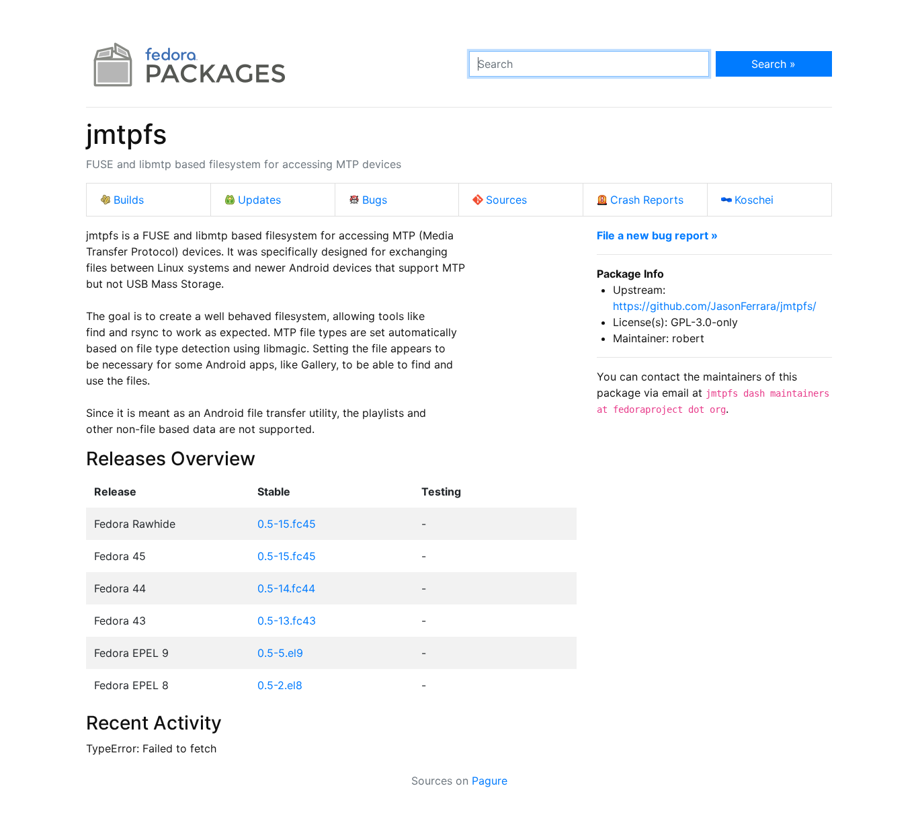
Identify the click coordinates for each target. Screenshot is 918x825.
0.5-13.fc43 (286, 620)
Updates (259, 199)
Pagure (489, 780)
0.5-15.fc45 (286, 524)
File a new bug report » (657, 235)
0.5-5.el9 (280, 653)
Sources (506, 199)
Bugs (374, 199)
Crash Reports (646, 199)
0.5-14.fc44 (286, 588)
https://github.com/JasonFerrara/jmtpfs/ (715, 306)
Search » (773, 64)
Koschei (754, 199)
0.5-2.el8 (279, 685)
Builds (129, 199)
